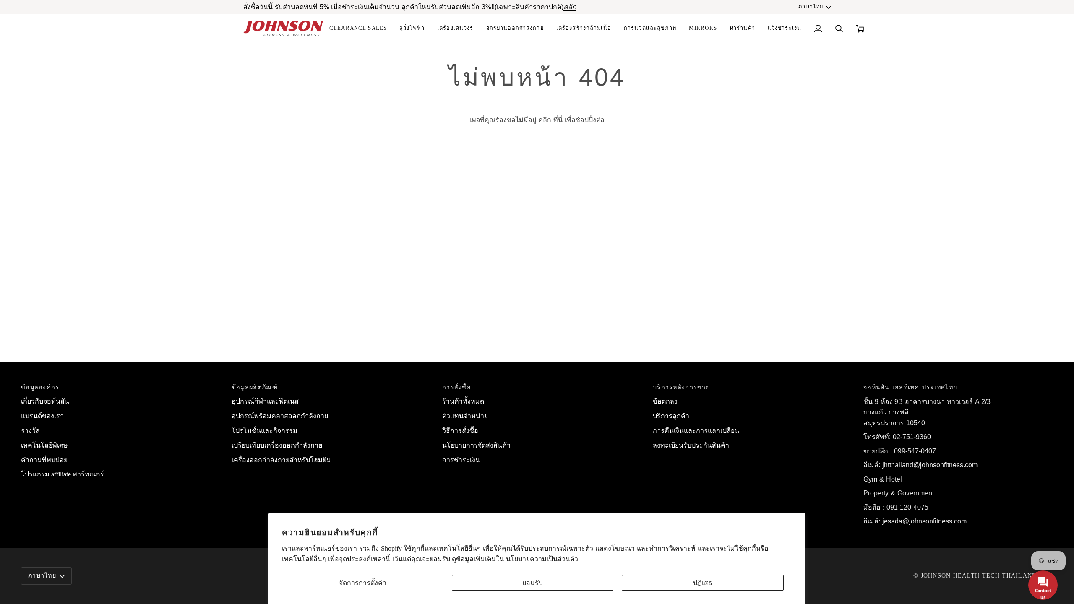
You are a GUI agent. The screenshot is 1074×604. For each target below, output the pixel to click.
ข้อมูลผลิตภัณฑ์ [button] (255, 387)
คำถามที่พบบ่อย (44, 459)
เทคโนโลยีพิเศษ (44, 445)
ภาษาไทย (810, 7)
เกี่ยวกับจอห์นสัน (45, 401)
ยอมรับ (532, 582)
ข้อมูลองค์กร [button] (40, 387)
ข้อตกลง (665, 401)
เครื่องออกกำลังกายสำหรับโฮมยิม (281, 459)
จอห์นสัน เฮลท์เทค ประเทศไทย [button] (910, 387)
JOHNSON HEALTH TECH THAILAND (979, 575)
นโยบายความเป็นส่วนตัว (542, 558)
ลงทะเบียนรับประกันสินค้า (691, 445)
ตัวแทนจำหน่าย (465, 415)
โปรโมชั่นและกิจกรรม (264, 430)
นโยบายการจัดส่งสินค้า (476, 445)
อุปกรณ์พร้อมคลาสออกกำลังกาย (280, 415)
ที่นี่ (558, 119)
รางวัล (30, 430)
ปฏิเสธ (702, 582)
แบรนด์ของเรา (42, 415)
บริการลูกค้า (671, 415)
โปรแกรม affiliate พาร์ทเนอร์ (62, 474)
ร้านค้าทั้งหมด (463, 401)
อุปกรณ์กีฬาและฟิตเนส (265, 401)
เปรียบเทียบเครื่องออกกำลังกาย (277, 445)
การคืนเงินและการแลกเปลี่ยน (696, 430)
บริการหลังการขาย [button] (681, 387)
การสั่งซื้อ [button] (456, 387)
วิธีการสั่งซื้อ (460, 430)
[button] (584, 28)
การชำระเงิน (461, 459)
